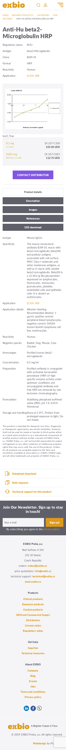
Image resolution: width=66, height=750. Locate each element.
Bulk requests (20, 482)
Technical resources (33, 653)
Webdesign (39, 743)
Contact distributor (33, 175)
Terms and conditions (33, 691)
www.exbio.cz (33, 581)
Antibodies (43, 15)
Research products (22, 15)
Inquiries (33, 648)
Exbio (6, 15)
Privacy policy (33, 697)
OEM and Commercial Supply (33, 615)
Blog (33, 676)
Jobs (33, 686)
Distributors (33, 620)
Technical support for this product (31, 491)
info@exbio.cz (43, 571)
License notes (33, 625)
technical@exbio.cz (43, 576)
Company (33, 670)
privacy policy (51, 529)
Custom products (33, 609)
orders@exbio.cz (37, 565)
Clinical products (33, 599)
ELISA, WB (33, 75)
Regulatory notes (33, 630)
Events (33, 681)
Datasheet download (24, 473)
